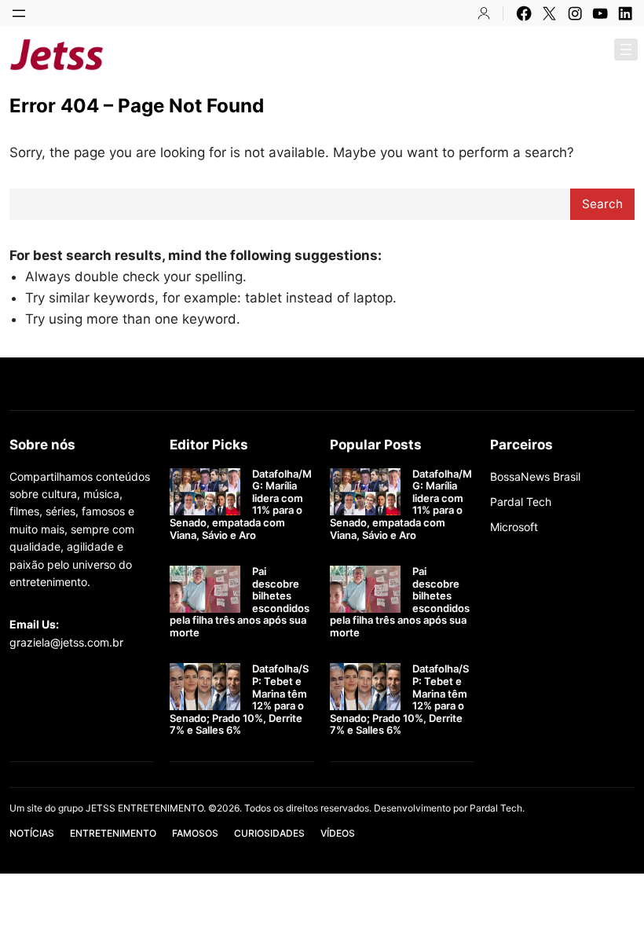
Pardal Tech (520, 501)
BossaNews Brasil (535, 476)
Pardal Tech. (497, 808)
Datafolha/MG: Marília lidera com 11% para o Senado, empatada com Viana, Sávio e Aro (241, 504)
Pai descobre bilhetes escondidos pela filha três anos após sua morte (239, 602)
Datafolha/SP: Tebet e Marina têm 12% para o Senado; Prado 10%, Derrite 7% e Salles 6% (239, 699)
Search (602, 203)
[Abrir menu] (18, 13)
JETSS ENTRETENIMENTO (232, 54)
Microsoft (514, 526)
